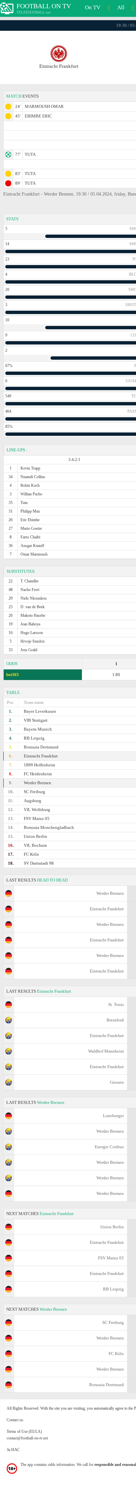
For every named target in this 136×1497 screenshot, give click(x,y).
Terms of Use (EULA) (24, 1431)
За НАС (13, 1449)
